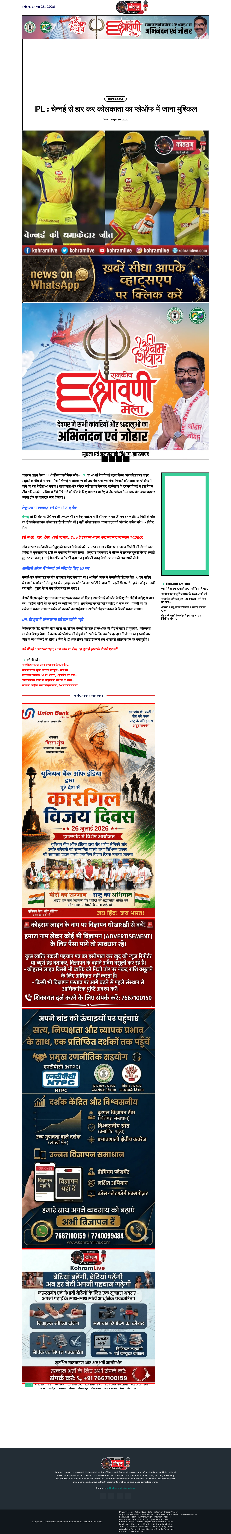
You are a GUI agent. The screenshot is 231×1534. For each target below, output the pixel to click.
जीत (129, 1388)
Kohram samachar (116, 1384)
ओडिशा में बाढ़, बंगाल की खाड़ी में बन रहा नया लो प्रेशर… (48, 680)
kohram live (74, 1384)
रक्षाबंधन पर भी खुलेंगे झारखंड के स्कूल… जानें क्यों (45, 670)
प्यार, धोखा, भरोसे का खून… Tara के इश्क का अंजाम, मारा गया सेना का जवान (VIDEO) (89, 537)
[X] (112, 459)
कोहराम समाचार (110, 1388)
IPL (83, 475)
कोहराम (72, 1388)
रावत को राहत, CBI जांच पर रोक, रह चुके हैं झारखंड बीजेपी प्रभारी (76, 649)
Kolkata (136, 1384)
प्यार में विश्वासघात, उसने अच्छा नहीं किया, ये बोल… (45, 665)
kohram (59, 1384)
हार (135, 1388)
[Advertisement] (115, 68)
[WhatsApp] (126, 459)
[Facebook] (105, 459)
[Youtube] (128, 1496)
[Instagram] (111, 1496)
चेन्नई (25, 516)
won (42, 1388)
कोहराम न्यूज (83, 1388)
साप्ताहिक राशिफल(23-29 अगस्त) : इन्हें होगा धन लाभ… (49, 675)
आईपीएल (52, 1388)
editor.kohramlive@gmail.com (121, 1488)
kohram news (115, 98)
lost (147, 1384)
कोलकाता (62, 1388)
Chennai (40, 1384)
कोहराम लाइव (96, 1388)
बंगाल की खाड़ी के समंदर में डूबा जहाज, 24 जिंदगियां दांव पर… (51, 685)
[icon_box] (31, 660)
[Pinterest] (119, 459)
